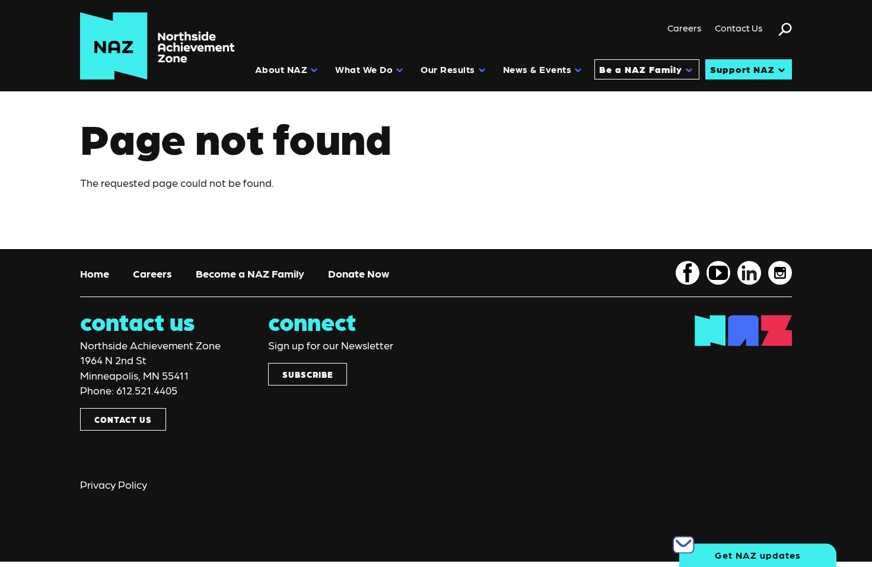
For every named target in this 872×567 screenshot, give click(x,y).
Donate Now (358, 273)
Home (94, 273)
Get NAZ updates (758, 554)
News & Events (537, 69)
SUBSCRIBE (307, 374)
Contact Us (739, 27)
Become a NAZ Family (250, 273)
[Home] (157, 45)
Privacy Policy (113, 484)
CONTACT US (123, 419)
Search (785, 34)
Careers (684, 27)
